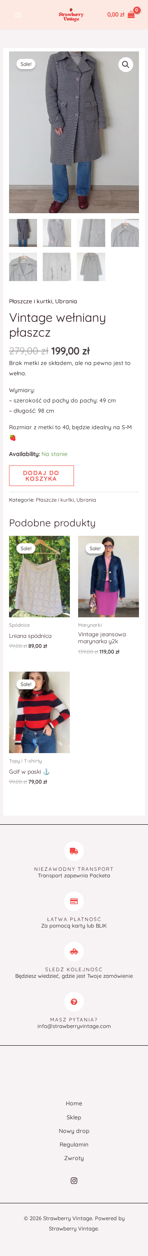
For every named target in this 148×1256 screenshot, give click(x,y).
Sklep (74, 1117)
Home (74, 1103)
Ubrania (66, 301)
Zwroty (74, 1158)
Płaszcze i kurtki (30, 301)
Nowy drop (74, 1131)
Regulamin (74, 1144)
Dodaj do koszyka (41, 475)
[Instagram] (74, 1180)
